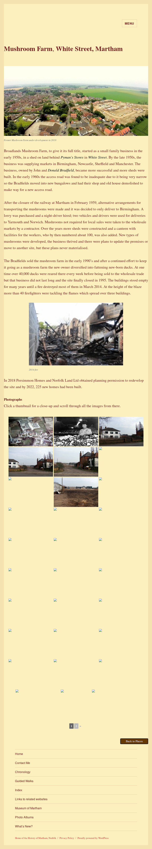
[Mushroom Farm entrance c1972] (76, 613)
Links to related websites (31, 799)
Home (19, 754)
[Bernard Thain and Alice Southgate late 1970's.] (76, 704)
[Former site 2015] (31, 492)
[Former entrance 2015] (31, 462)
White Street (97, 157)
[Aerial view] (31, 431)
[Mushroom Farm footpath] (76, 674)
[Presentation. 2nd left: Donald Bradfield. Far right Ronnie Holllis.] (38, 704)
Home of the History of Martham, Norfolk (35, 838)
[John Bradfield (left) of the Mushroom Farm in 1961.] (121, 674)
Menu (129, 23)
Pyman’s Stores (72, 157)
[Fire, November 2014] (76, 583)
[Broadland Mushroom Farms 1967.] (76, 431)
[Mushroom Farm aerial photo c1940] (121, 583)
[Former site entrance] (121, 431)
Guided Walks (24, 781)
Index (18, 790)
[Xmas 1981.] (31, 613)
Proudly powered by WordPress (93, 838)
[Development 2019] (121, 553)
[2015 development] (31, 583)
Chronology (22, 772)
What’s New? (24, 826)
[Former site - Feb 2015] (121, 492)
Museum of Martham (28, 808)
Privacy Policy (67, 838)
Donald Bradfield (61, 170)
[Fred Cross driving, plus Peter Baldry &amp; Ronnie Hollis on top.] (114, 704)
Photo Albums (24, 817)
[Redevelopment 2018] (121, 613)
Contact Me (22, 763)
